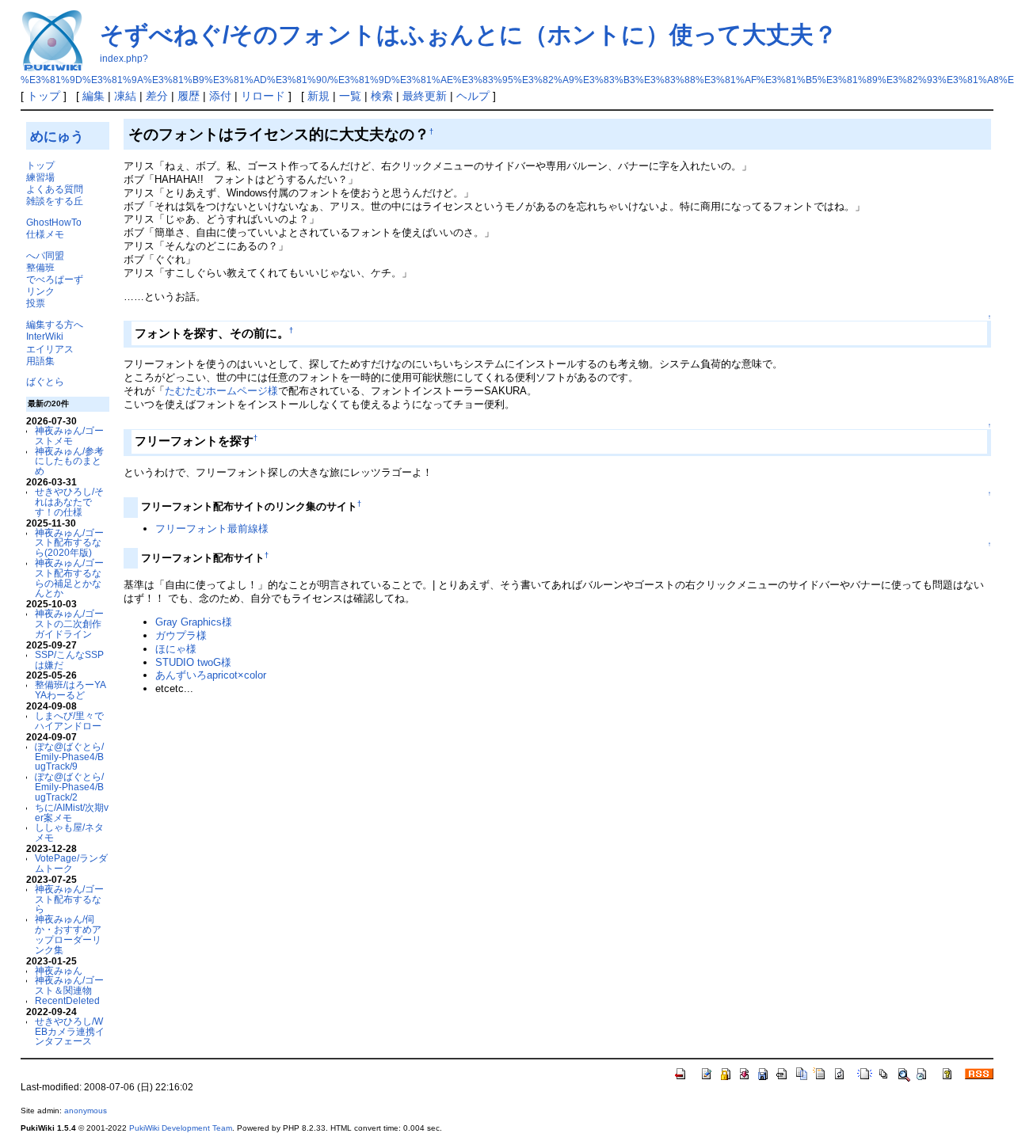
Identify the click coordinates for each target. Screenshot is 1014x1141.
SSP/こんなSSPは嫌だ (69, 659)
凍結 (125, 95)
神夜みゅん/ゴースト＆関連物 (69, 985)
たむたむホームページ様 (221, 391)
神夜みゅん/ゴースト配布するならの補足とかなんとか (69, 577)
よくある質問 (54, 189)
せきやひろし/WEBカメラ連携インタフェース (70, 1031)
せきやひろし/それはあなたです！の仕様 (69, 501)
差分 (157, 95)
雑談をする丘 (54, 201)
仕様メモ (45, 234)
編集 (93, 95)
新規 (318, 95)
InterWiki (44, 336)
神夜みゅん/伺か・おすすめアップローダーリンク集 (68, 934)
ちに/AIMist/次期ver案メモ (72, 812)
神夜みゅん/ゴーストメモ (69, 435)
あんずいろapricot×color (210, 675)
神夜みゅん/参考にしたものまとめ (69, 461)
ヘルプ (473, 95)
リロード (263, 95)
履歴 (188, 95)
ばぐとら (45, 381)
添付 (220, 95)
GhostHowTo (54, 222)
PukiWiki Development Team (180, 1128)
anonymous (85, 1110)
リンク (40, 291)
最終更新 (424, 95)
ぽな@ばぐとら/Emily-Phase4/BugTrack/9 (69, 756)
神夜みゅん (58, 970)
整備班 (40, 267)
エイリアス (50, 349)
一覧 (350, 95)
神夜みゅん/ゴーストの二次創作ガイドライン (69, 623)
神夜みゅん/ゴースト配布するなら (69, 899)
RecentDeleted (67, 1000)
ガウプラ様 (181, 635)
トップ (43, 95)
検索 (382, 95)
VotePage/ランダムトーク (71, 863)
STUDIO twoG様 (193, 662)
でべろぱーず (54, 279)
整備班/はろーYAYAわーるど (70, 689)
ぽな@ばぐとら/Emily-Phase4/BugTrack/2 (69, 786)
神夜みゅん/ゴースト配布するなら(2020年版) (69, 542)
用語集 (40, 361)
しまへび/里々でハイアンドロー (69, 720)
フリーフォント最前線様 (212, 528)
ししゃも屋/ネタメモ (69, 832)
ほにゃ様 (175, 649)
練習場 (40, 177)
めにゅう (57, 136)
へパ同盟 (45, 255)
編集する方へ (54, 324)
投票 (35, 303)
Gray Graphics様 (193, 622)
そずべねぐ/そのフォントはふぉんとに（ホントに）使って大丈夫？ (468, 34)
